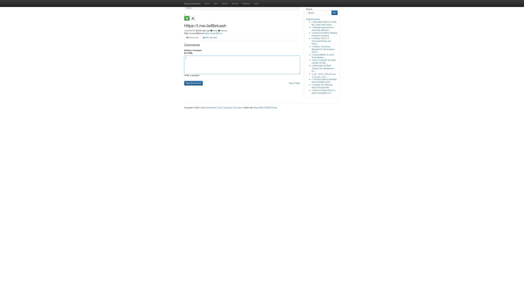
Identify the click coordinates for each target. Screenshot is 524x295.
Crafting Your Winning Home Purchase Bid (322, 86)
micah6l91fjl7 (190, 30)
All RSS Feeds (271, 107)
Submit (225, 3)
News (215, 30)
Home (207, 3)
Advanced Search (208, 107)
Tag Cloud (227, 107)
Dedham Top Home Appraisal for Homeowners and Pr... (323, 49)
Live (219, 107)
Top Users (238, 107)
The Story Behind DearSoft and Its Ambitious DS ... (324, 80)
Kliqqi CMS (258, 107)
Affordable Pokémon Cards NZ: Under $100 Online (324, 23)
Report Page (294, 83)
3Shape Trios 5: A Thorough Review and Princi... (321, 41)
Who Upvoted (211, 37)
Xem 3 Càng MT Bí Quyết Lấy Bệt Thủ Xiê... (324, 61)
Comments (193, 37)
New (216, 3)
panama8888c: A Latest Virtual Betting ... (323, 56)
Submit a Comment (193, 50)
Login (256, 3)
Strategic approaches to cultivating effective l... (323, 28)
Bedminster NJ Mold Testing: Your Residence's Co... (323, 68)
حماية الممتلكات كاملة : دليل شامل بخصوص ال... (324, 75)
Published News (313, 19)
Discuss (224, 30)
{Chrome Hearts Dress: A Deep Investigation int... (323, 91)
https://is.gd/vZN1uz (213, 33)
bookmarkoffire (192, 3)
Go (334, 12)
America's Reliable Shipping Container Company (324, 34)
